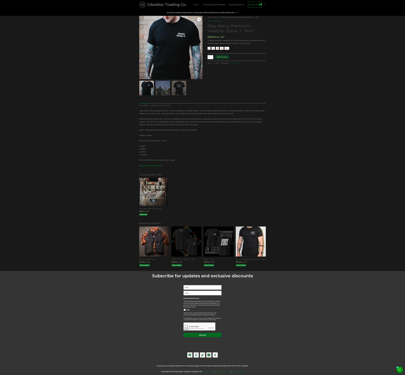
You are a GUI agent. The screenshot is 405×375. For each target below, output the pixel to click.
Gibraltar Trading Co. (166, 4)
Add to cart (222, 57)
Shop (196, 5)
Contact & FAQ (238, 371)
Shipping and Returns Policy (150, 165)
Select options (144, 265)
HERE (236, 12)
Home (210, 17)
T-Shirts (222, 17)
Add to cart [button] (143, 214)
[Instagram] (196, 354)
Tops (215, 17)
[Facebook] (189, 354)
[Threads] (208, 354)
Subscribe (202, 335)
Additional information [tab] (161, 105)
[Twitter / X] (215, 354)
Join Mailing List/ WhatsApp (214, 5)
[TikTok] (202, 354)
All (209, 21)
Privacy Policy (208, 371)
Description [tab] (144, 105)
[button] (265, 5)
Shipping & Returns (236, 5)
